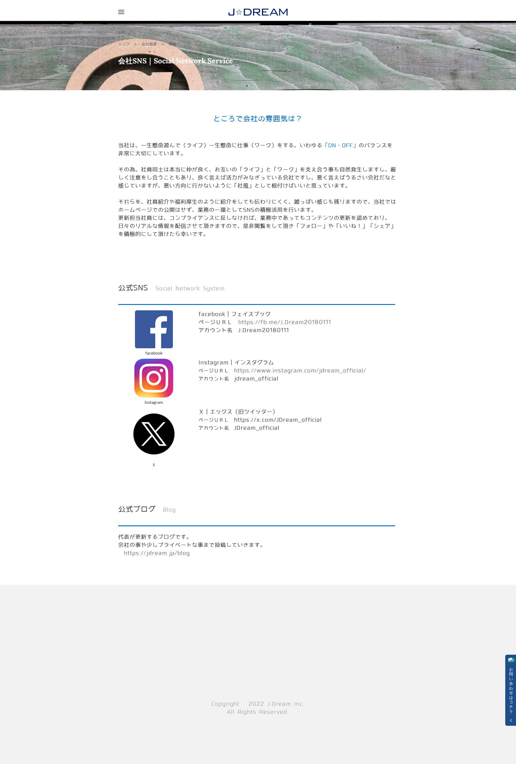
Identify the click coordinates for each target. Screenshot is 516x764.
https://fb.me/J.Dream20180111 (284, 322)
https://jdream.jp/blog (157, 553)
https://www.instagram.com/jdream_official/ (300, 371)
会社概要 (149, 44)
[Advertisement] (258, 643)
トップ (124, 44)
